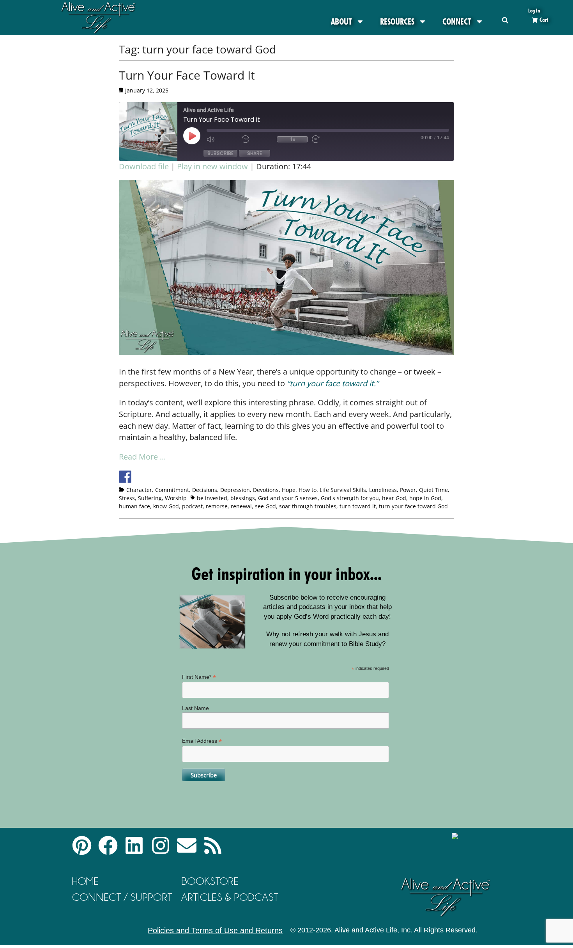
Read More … (142, 456)
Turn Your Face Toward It (187, 75)
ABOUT (341, 21)
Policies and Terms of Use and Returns (215, 930)
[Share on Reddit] (154, 476)
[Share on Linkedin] (183, 476)
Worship (176, 498)
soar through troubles (307, 506)
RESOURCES (397, 21)
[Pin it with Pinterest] (168, 476)
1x (292, 139)
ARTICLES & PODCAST (230, 897)
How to (308, 490)
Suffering (150, 498)
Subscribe (220, 153)
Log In (534, 10)
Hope (288, 490)
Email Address (202, 741)
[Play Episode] (198, 135)
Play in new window (212, 166)
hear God (394, 498)
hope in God (425, 498)
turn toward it (358, 506)
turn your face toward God (413, 506)
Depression (235, 490)
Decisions (204, 490)
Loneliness (383, 490)
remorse (217, 506)
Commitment (172, 490)
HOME (85, 881)
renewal (241, 506)
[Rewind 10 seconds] (257, 139)
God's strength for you (350, 498)
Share (254, 153)
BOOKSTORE (210, 881)
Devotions (266, 490)
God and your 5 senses (288, 498)
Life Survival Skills (343, 490)
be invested (212, 498)
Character (139, 490)
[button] (505, 20)
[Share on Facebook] (125, 476)
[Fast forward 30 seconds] (327, 139)
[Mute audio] (222, 139)
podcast (192, 506)
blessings (242, 498)
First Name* (199, 677)
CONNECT (456, 21)
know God (166, 506)
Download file (144, 166)
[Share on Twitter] (139, 476)
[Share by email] (197, 476)
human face (134, 506)
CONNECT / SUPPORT (122, 897)
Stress (127, 498)
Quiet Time (433, 490)
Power (408, 490)
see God (265, 506)
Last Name (195, 708)
